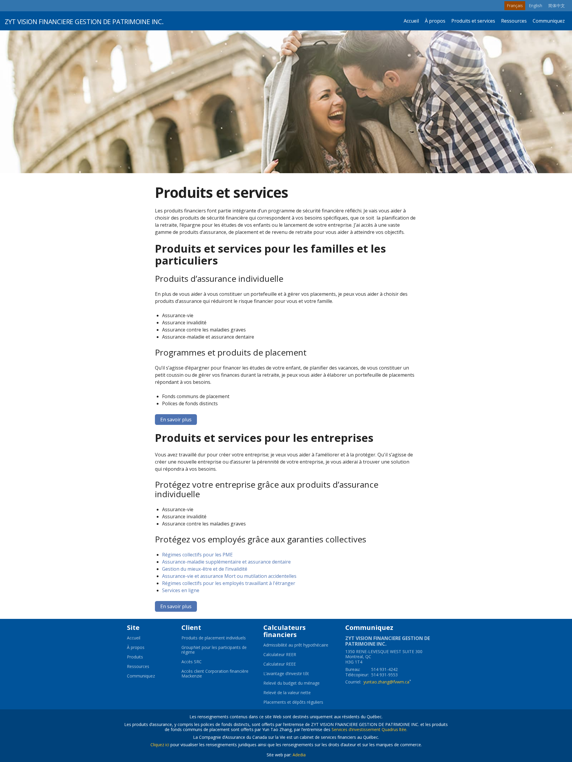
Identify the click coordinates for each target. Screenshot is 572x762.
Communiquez (549, 21)
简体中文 (556, 5)
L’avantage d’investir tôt (293, 673)
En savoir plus (176, 419)
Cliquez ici (159, 744)
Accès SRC (198, 661)
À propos (435, 21)
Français (515, 5)
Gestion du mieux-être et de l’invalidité (204, 569)
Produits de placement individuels (217, 638)
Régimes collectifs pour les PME (197, 554)
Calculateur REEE (286, 664)
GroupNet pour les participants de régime (214, 650)
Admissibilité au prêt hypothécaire (299, 645)
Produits (135, 657)
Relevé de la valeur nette (294, 692)
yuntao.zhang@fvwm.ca (386, 682)
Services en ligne (180, 590)
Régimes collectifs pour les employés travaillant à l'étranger (228, 583)
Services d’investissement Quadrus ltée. (369, 729)
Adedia (299, 755)
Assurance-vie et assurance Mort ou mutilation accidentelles (229, 576)
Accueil (411, 21)
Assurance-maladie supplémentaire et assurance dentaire (226, 561)
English (535, 5)
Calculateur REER (287, 654)
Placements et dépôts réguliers (299, 702)
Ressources (514, 21)
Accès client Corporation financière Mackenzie (214, 673)
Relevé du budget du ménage (298, 683)
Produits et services (473, 21)
